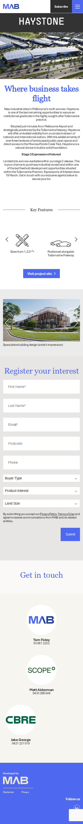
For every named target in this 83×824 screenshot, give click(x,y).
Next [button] (75, 239)
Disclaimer (8, 792)
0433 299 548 (41, 693)
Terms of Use (66, 514)
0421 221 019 (21, 743)
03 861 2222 (41, 643)
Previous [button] (8, 239)
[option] (41, 55)
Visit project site (40, 273)
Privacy (25, 792)
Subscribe (61, 6)
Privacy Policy (48, 514)
